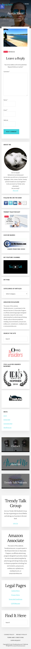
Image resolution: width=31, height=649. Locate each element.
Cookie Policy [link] (15, 591)
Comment (7, 71)
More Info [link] (15, 190)
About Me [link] (16, 464)
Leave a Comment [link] (15, 20)
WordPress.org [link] (7, 427)
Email (5, 110)
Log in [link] (5, 415)
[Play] (15, 267)
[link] (9, 4)
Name (6, 100)
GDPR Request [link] (15, 603)
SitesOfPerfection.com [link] (19, 645)
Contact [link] (15, 446)
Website (6, 120)
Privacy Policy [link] (15, 595)
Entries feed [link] (7, 419)
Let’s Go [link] (15, 523)
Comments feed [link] (8, 423)
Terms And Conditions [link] (15, 599)
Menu (27, 4)
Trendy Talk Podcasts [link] (15, 482)
